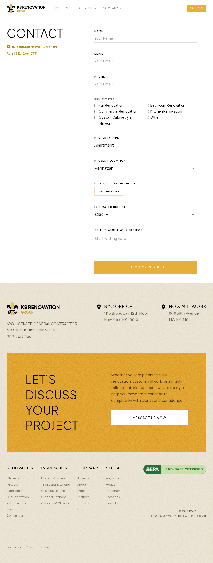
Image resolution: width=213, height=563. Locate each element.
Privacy (31, 547)
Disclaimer (14, 547)
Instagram (113, 491)
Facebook (113, 497)
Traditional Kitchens (55, 484)
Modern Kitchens (53, 478)
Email (99, 53)
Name (98, 31)
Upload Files (108, 191)
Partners (83, 497)
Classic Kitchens (53, 491)
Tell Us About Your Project (118, 230)
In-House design (19, 503)
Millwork (12, 484)
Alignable (112, 478)
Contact (83, 503)
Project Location (110, 160)
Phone (99, 76)
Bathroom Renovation (167, 105)
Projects (83, 478)
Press (81, 491)
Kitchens (13, 478)
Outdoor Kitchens (54, 497)
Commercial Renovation (118, 111)
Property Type (106, 137)
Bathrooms (14, 491)
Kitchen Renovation (166, 111)
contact (196, 8)
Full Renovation (111, 105)
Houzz (110, 484)
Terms (45, 547)
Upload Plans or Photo (114, 183)
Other (155, 117)
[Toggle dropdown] (95, 8)
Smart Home (15, 509)
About (81, 484)
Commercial (15, 515)
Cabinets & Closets (55, 503)
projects (63, 8)
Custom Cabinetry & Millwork (115, 120)
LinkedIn (112, 503)
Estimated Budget (110, 207)
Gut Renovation (18, 497)
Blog (80, 509)
